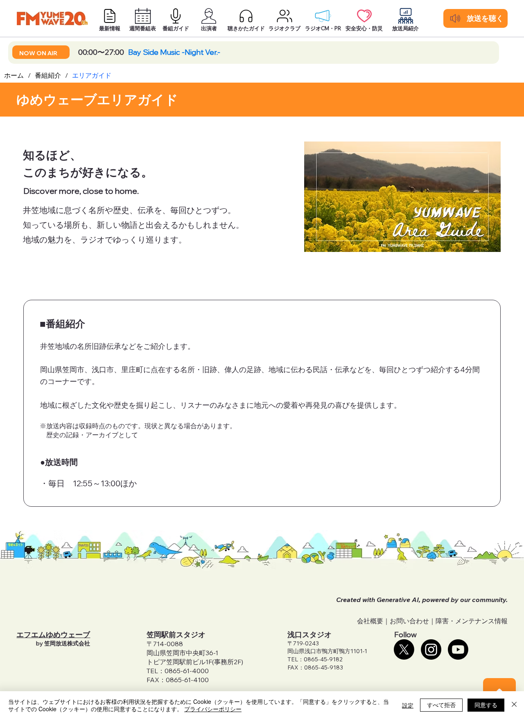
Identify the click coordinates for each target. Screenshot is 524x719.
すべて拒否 (441, 705)
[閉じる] (514, 705)
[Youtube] (458, 649)
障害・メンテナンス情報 (472, 621)
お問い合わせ (409, 621)
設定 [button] (407, 705)
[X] (404, 649)
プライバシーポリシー (213, 709)
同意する (485, 705)
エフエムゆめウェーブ (53, 634)
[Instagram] (431, 649)
